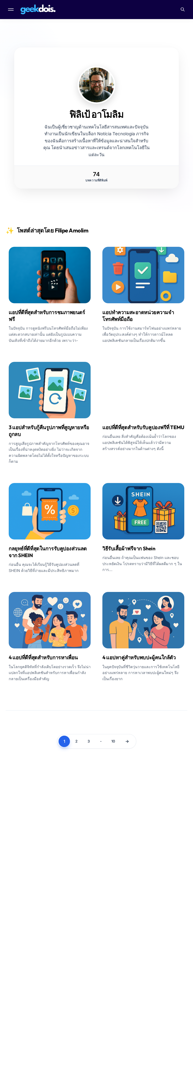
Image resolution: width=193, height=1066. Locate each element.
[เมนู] (11, 9)
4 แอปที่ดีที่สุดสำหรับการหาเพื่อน (43, 657)
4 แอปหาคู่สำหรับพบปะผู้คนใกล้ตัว (139, 657)
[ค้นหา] (182, 9)
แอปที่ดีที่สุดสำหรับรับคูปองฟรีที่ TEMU (143, 427)
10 (113, 741)
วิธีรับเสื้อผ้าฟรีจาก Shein (128, 548)
